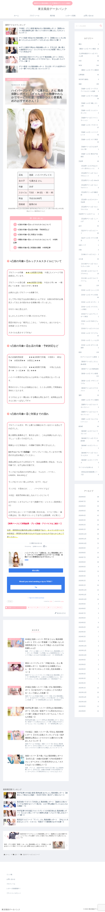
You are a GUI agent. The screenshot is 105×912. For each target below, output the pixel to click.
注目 (89, 61)
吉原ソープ (89, 245)
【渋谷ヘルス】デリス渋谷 (90, 296)
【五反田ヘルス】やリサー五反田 (90, 201)
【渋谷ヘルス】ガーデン (90, 302)
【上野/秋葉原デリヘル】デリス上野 (89, 55)
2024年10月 (89, 599)
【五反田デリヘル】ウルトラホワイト (90, 186)
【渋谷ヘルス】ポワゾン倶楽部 (90, 346)
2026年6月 (89, 506)
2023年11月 (89, 650)
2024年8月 (89, 608)
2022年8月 (89, 711)
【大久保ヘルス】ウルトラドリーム (90, 279)
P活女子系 (33, 607)
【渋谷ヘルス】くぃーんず (90, 340)
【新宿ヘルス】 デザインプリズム (90, 382)
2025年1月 (89, 585)
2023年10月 (89, 655)
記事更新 (89, 74)
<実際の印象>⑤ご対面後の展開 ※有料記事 (34, 247)
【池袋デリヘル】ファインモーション (90, 119)
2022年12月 (89, 692)
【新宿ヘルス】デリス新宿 (90, 375)
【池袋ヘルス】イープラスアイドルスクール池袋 (90, 90)
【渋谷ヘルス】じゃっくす (90, 290)
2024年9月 (89, 604)
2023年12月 (89, 646)
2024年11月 (89, 594)
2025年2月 (89, 580)
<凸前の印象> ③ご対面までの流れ (30, 234)
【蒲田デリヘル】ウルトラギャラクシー (90, 406)
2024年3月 (89, 632)
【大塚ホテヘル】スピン (90, 254)
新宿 (89, 352)
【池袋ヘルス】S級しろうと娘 (90, 104)
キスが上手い (42, 607)
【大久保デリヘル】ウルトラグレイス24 (90, 265)
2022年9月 (89, 706)
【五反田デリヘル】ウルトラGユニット (90, 174)
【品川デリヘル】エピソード (90, 232)
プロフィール (11, 884)
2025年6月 (89, 562)
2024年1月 (89, 641)
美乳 (60, 607)
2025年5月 (89, 566)
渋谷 (89, 285)
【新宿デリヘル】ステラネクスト (90, 389)
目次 (35, 218)
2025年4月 (89, 571)
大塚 (89, 250)
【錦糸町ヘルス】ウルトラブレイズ (90, 432)
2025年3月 (89, 576)
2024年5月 (89, 622)
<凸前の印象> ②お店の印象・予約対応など (33, 229)
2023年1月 (89, 688)
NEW (89, 65)
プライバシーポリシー (14, 893)
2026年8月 (89, 497)
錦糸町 (89, 426)
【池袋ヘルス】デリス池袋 (90, 97)
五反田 (89, 161)
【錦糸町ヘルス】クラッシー (90, 447)
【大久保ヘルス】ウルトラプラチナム (90, 272)
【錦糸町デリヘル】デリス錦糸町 (90, 439)
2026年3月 (89, 520)
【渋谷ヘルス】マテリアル (90, 334)
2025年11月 (89, 539)
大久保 (89, 259)
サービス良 (53, 607)
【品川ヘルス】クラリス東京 (90, 239)
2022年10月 (89, 701)
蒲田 (89, 395)
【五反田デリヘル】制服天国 (90, 193)
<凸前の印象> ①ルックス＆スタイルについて (34, 224)
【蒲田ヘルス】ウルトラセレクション (90, 420)
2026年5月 (89, 510)
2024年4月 (89, 627)
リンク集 (9, 874)
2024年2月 (89, 636)
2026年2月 (89, 525)
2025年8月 (89, 552)
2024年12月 (89, 590)
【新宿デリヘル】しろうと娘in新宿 (90, 363)
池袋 (89, 84)
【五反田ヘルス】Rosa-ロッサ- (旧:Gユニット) (90, 167)
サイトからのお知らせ (89, 467)
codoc (62, 601)
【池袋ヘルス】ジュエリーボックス (90, 112)
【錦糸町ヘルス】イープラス (90, 461)
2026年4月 (89, 515)
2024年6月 (89, 618)
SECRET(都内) (89, 79)
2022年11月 (89, 697)
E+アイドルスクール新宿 (90, 357)
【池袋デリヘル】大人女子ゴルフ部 (90, 148)
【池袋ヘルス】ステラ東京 (90, 141)
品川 (89, 226)
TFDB (50, 601)
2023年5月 (89, 669)
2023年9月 (89, 660)
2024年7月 (89, 613)
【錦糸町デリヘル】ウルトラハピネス (90, 454)
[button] (101, 26)
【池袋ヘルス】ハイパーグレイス (16, 607)
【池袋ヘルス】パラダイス (90, 126)
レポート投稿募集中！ (14, 888)
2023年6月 (89, 664)
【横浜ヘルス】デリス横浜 (89, 49)
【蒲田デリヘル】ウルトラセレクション (90, 413)
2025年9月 (89, 548)
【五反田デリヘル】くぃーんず (90, 220)
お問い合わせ (11, 879)
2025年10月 (89, 543)
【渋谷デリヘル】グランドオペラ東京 (90, 315)
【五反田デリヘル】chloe (90, 180)
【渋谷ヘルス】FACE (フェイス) (90, 322)
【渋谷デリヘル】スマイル (90, 328)
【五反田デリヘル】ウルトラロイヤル (90, 208)
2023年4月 (89, 674)
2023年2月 (89, 683)
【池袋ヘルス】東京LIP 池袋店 (90, 155)
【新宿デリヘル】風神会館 (90, 369)
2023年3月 (89, 678)
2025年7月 (89, 557)
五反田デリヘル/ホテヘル (89, 214)
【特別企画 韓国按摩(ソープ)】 (90, 473)
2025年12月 (89, 534)
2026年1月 (89, 529)
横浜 (89, 44)
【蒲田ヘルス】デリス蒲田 (90, 400)
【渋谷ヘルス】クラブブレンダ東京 (90, 308)
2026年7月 (89, 501)
